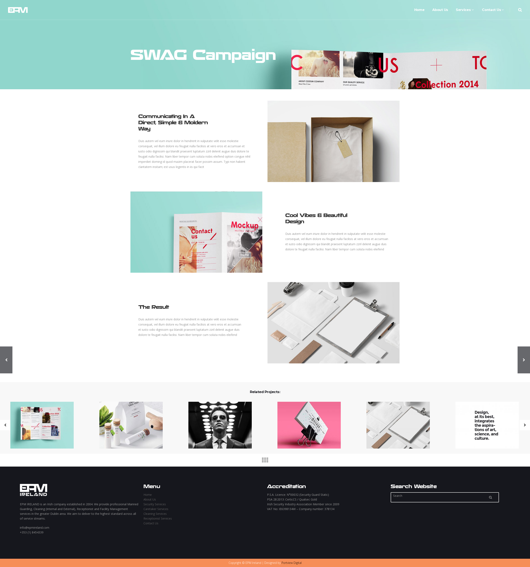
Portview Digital (292, 563)
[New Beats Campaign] (306, 425)
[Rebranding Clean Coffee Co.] (217, 425)
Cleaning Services (155, 514)
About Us (149, 499)
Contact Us (150, 523)
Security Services (154, 504)
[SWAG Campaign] (39, 425)
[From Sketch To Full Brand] (484, 425)
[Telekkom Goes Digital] (128, 425)
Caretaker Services (155, 509)
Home (147, 495)
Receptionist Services (157, 518)
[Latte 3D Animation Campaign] (395, 425)
